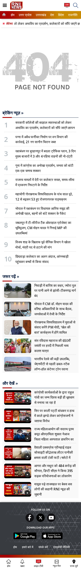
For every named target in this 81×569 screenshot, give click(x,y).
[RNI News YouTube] (51, 520)
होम (12, 15)
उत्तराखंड (40, 15)
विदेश (60, 15)
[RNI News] (16, 8)
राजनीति (72, 15)
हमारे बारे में (27, 547)
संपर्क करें (43, 547)
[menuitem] (13, 15)
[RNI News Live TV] (67, 7)
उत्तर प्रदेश (24, 15)
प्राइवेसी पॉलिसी (61, 547)
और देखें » (10, 383)
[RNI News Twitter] (40, 520)
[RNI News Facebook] (30, 520)
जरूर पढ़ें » (10, 276)
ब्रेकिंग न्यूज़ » (12, 113)
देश (52, 15)
